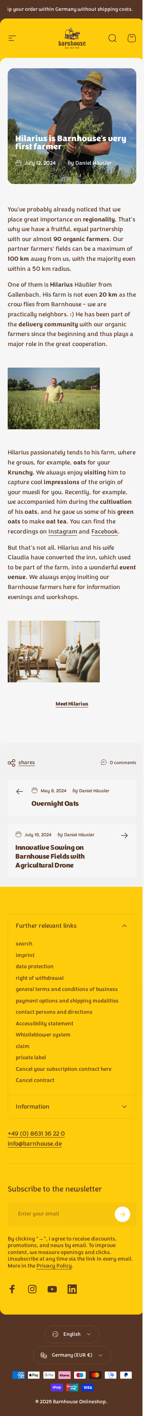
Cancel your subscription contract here (63, 1069)
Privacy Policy (70, 1275)
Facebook (104, 531)
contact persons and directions (54, 1012)
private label (31, 1057)
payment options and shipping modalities (67, 1000)
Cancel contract (35, 1080)
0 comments (123, 762)
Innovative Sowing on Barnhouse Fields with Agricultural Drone (50, 856)
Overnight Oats (55, 803)
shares (26, 762)
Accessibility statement (44, 1023)
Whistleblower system (43, 1034)
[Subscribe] (116, 1224)
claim (23, 1046)
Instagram (62, 531)
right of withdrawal (40, 978)
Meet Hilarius (72, 703)
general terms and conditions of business (67, 989)
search (24, 943)
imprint (25, 955)
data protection (35, 966)
